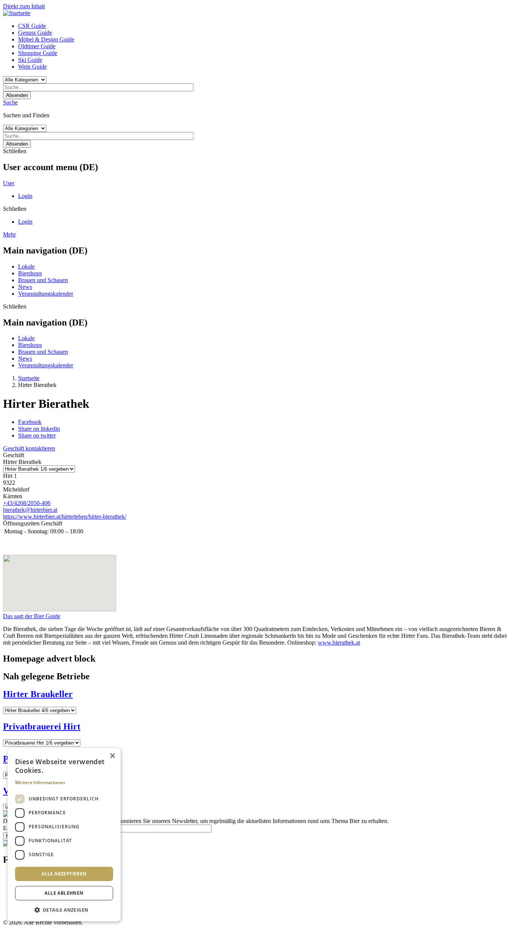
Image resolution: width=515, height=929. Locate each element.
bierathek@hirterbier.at (30, 510)
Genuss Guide (35, 32)
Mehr (9, 234)
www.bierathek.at (339, 642)
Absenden (17, 95)
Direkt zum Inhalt (24, 6)
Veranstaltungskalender (45, 293)
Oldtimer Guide (36, 46)
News (25, 287)
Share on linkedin (39, 428)
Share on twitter (37, 435)
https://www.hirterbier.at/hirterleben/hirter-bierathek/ (64, 516)
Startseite (29, 378)
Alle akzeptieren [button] (63, 874)
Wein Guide (32, 66)
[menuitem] (265, 26)
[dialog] (64, 834)
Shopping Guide (37, 53)
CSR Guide (32, 26)
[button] (64, 909)
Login (25, 196)
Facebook (29, 422)
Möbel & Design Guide (46, 39)
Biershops (30, 273)
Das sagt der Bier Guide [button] (31, 616)
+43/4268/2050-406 (27, 503)
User (8, 183)
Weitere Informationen (40, 782)
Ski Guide (30, 60)
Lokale (26, 266)
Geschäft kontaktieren (29, 448)
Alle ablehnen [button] (63, 893)
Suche (10, 102)
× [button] (112, 756)
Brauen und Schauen (43, 280)
